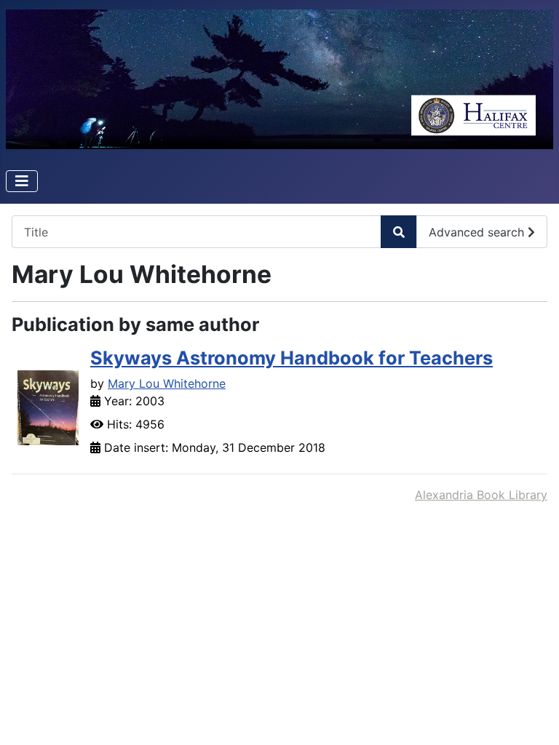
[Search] (399, 231)
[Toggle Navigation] (22, 181)
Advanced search (478, 232)
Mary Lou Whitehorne (167, 383)
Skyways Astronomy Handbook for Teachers (291, 357)
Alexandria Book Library (481, 494)
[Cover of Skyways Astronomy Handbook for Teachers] (48, 406)
